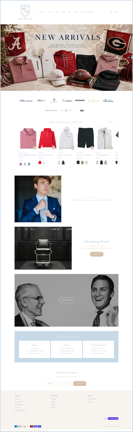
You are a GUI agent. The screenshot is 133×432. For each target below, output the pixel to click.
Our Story (17, 399)
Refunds (53, 402)
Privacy (89, 402)
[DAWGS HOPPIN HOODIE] (47, 138)
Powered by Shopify (113, 426)
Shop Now (66, 57)
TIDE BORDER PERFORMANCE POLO (28, 156)
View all (110, 122)
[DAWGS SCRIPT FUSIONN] (85, 138)
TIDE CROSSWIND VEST (103, 155)
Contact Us (17, 408)
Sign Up (80, 383)
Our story (66, 300)
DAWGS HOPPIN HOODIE (45, 155)
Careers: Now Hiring (20, 411)
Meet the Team (18, 402)
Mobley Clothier (19, 405)
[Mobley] (25, 12)
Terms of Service (91, 399)
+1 (32, 164)
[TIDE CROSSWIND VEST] (105, 138)
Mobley (107, 426)
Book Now (97, 254)
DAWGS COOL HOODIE (64, 155)
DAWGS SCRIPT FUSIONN (84, 155)
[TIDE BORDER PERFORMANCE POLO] (28, 138)
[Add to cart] (34, 147)
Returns (53, 405)
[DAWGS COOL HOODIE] (66, 138)
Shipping (53, 399)
